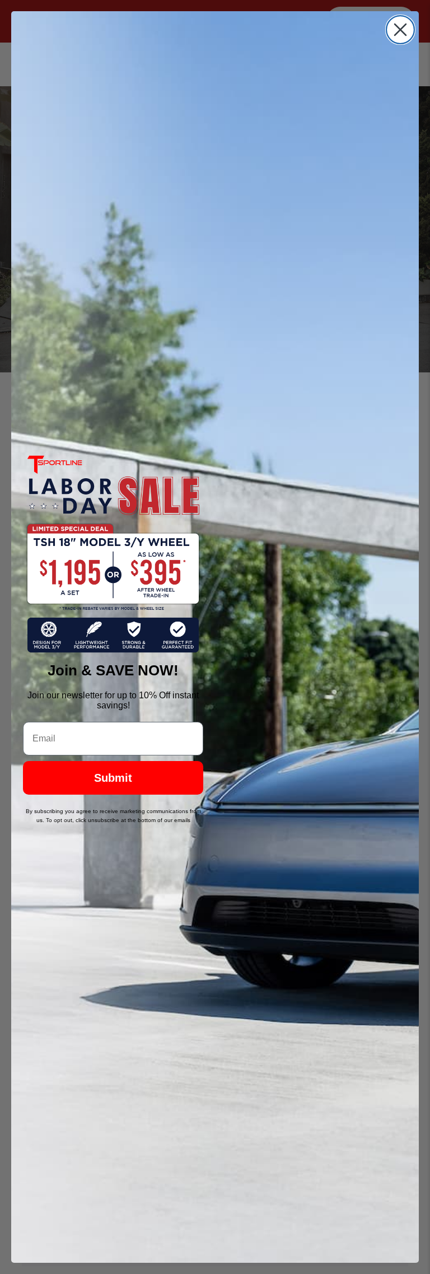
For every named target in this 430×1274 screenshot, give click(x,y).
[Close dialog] (400, 30)
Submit (113, 778)
